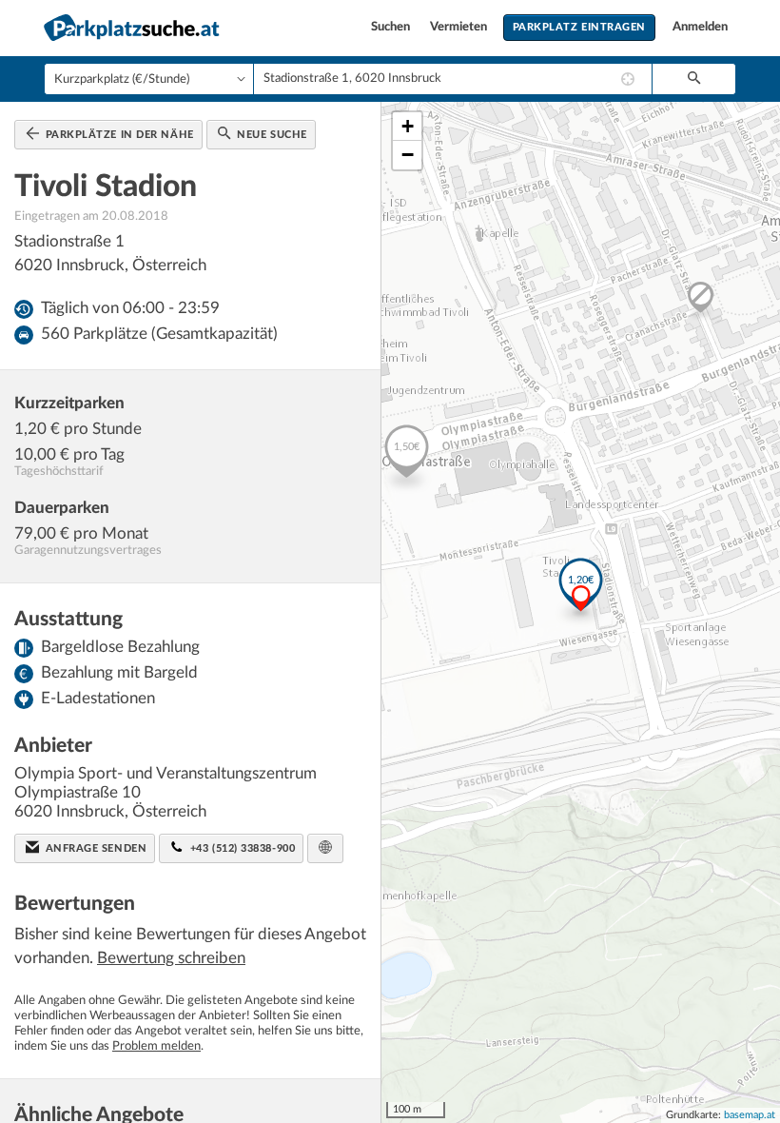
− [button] (407, 155)
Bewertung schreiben (171, 958)
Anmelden (700, 27)
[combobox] (453, 79)
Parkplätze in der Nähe (118, 134)
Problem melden (156, 1046)
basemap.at (749, 1115)
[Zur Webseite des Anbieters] (325, 848)
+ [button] (407, 126)
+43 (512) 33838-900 (240, 848)
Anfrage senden (94, 848)
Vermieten (460, 27)
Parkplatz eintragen (579, 27)
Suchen (392, 27)
